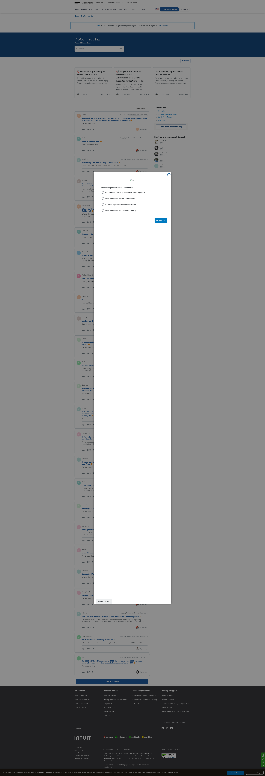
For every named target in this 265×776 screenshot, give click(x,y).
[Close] (169, 174)
